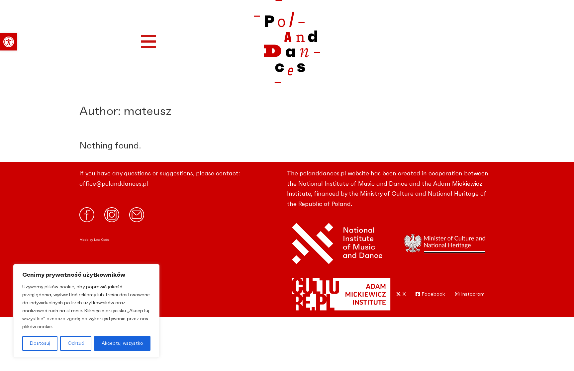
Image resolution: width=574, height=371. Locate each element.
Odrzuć (76, 343)
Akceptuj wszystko (122, 343)
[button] (8, 41)
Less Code (101, 239)
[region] (86, 311)
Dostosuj (40, 343)
